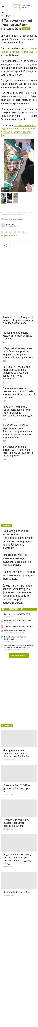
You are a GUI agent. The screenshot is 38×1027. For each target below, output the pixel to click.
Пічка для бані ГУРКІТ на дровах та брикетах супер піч (17, 788)
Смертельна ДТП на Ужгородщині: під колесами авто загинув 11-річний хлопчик (19, 560)
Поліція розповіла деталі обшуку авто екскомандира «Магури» (17, 335)
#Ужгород (4, 219)
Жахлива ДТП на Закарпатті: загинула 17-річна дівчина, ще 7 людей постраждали (19, 320)
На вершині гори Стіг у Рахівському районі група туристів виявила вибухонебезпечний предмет (18, 411)
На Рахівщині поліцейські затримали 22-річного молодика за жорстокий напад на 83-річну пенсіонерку (16, 372)
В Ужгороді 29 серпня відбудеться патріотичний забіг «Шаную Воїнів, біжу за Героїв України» (18, 451)
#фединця (12, 219)
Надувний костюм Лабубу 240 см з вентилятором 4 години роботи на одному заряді (17, 859)
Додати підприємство (19, 655)
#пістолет (20, 219)
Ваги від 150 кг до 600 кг (16, 892)
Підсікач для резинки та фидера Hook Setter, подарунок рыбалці (16, 823)
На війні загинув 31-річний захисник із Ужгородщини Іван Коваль (19, 575)
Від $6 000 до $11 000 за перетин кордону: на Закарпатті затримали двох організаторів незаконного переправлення (17, 431)
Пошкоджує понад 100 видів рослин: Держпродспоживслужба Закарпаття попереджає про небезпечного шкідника (18, 539)
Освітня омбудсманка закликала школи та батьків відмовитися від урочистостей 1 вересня (19, 393)
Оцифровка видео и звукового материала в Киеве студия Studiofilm (16, 753)
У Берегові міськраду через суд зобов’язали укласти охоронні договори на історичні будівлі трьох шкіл (18, 353)
